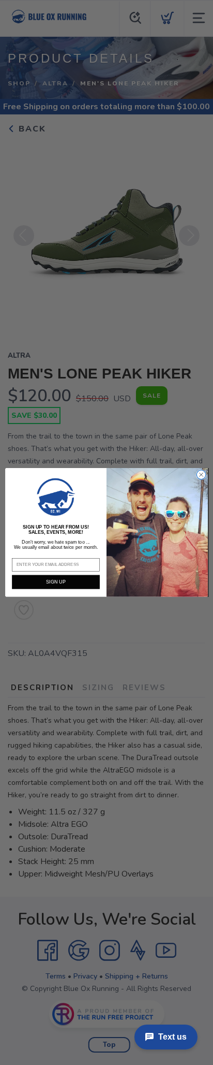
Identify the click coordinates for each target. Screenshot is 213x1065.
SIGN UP (55, 582)
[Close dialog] (201, 474)
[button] (56, 497)
